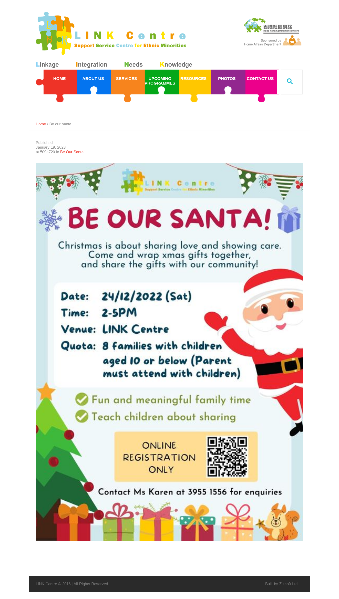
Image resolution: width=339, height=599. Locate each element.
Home (41, 124)
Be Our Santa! (72, 152)
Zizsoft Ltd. (289, 584)
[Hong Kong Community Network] (115, 41)
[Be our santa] (169, 352)
